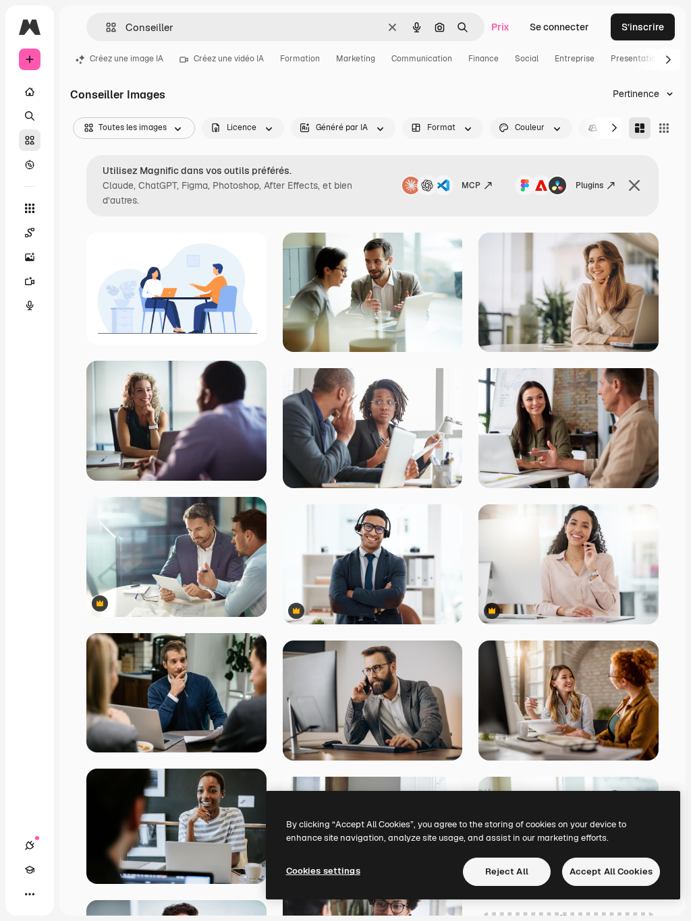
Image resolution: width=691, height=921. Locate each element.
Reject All (506, 871)
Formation (300, 58)
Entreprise (575, 58)
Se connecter (559, 27)
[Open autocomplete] (105, 27)
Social (526, 58)
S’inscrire (642, 27)
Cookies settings (323, 871)
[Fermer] (634, 185)
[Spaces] (29, 232)
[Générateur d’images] (29, 257)
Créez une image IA (126, 58)
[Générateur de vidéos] (29, 281)
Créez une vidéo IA (229, 58)
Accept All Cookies (611, 871)
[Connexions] (29, 845)
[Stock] (29, 140)
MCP (471, 185)
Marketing (355, 58)
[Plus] (29, 894)
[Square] (664, 128)
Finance (483, 58)
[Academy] (29, 870)
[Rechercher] (29, 116)
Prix (500, 27)
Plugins (589, 185)
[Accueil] (29, 91)
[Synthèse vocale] (29, 305)
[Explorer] (29, 164)
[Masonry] (640, 128)
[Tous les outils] (29, 208)
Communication (421, 58)
